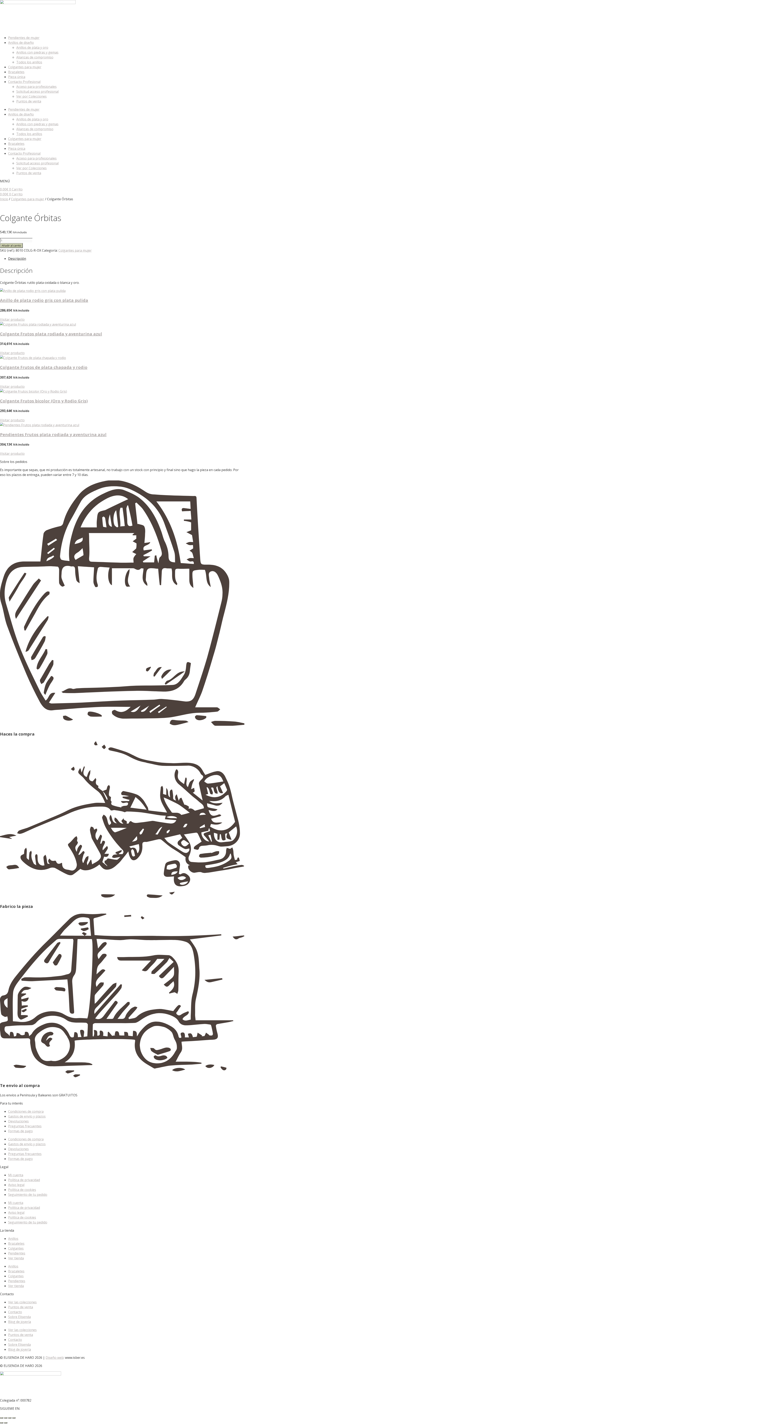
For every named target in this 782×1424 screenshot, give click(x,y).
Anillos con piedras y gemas (37, 52)
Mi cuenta (15, 1175)
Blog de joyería (19, 1321)
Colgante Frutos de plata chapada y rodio (43, 367)
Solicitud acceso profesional (37, 91)
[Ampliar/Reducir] (1, 1417)
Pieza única (16, 77)
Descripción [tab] (17, 258)
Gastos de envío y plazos (27, 1116)
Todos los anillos (29, 62)
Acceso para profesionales (36, 86)
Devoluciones (18, 1121)
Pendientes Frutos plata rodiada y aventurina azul (53, 434)
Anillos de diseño (21, 42)
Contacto (15, 1312)
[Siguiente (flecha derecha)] (5, 1422)
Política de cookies (22, 1189)
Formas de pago (20, 1131)
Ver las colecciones (22, 1302)
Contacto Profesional (24, 81)
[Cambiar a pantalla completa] (5, 1417)
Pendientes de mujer (24, 37)
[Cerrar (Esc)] (13, 1417)
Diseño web (55, 1357)
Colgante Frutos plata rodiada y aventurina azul (51, 334)
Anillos (13, 1238)
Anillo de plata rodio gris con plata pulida (44, 300)
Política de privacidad (24, 1180)
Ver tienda (16, 1258)
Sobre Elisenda (19, 1317)
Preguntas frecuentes (25, 1126)
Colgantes (16, 1248)
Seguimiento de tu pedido (27, 1194)
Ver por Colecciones (31, 96)
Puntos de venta (28, 101)
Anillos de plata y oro (32, 47)
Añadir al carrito (11, 245)
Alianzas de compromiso (34, 57)
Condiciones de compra (26, 1111)
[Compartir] (9, 1417)
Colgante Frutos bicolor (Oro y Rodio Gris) (44, 401)
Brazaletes (16, 72)
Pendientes (16, 1253)
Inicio (4, 199)
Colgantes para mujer (24, 67)
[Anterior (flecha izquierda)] (1, 1422)
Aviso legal (16, 1185)
